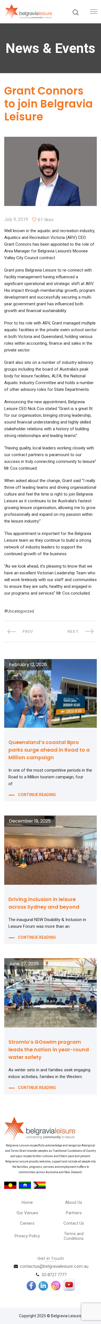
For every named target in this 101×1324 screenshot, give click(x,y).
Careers (27, 1223)
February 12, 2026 (28, 664)
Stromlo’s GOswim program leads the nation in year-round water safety (48, 1049)
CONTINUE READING (37, 794)
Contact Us (73, 1223)
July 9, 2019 (16, 219)
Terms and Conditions (74, 1236)
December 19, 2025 (30, 821)
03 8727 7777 (54, 1274)
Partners (74, 1212)
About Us (73, 1202)
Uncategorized (20, 611)
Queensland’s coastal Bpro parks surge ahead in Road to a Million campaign (49, 750)
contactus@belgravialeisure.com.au (54, 1266)
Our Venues (27, 1212)
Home (27, 1202)
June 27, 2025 (24, 964)
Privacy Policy (27, 1235)
